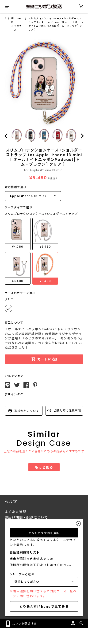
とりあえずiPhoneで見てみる (44, 606)
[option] (44, 83)
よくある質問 (15, 511)
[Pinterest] (35, 385)
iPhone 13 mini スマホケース (16, 24)
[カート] (81, 7)
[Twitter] (17, 385)
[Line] (7, 385)
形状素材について (26, 411)
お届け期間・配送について (26, 517)
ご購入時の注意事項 (66, 410)
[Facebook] (26, 385)
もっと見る (44, 467)
